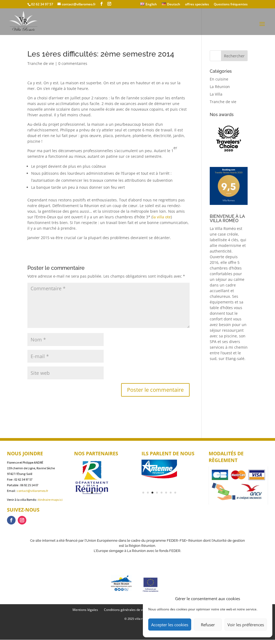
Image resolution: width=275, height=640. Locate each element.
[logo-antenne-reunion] (159, 478)
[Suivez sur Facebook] (11, 520)
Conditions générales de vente (126, 610)
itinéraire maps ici (50, 500)
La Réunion (220, 86)
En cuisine (219, 79)
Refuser (208, 624)
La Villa (216, 94)
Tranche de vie (40, 63)
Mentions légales (85, 610)
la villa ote (162, 216)
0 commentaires (72, 63)
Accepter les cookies (169, 624)
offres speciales (197, 4)
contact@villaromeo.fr (32, 491)
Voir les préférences (245, 624)
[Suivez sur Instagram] (22, 520)
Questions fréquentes (231, 4)
